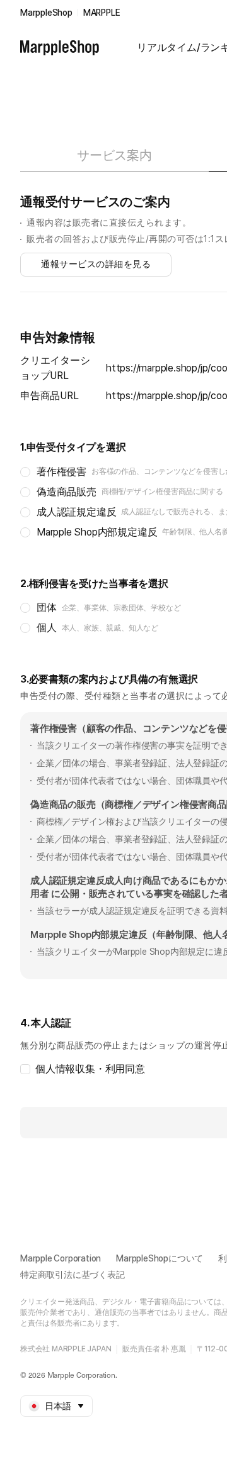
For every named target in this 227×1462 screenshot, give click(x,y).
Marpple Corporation (60, 1258)
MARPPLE (101, 13)
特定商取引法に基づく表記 (72, 1275)
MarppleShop (46, 13)
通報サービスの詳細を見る (96, 264)
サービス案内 (114, 155)
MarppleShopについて (159, 1258)
